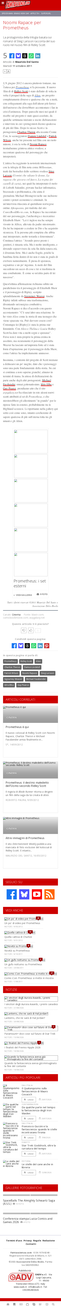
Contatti (31, 1243)
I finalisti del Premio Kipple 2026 (22, 1047)
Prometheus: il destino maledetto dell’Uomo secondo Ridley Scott (27, 784)
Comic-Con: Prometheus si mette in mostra (29, 978)
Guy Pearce (9, 388)
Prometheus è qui (17, 727)
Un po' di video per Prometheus (22, 923)
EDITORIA (26, 1161)
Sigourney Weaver (34, 296)
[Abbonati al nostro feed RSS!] (49, 894)
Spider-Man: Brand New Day (15, 13)
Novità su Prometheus (17, 950)
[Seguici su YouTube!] (37, 894)
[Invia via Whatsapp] (31, 56)
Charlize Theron (26, 132)
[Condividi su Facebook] (12, 56)
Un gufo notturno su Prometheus (23, 964)
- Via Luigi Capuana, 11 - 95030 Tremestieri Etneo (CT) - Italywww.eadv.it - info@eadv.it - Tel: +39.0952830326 (33, 1282)
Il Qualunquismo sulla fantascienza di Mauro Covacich (35, 1091)
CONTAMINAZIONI (30, 1104)
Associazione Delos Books (30, 1261)
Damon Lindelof (37, 136)
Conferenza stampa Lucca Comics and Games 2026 (27, 1220)
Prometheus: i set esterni (30, 583)
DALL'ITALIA (27, 1085)
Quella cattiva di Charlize (18, 936)
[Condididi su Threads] (25, 56)
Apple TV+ (34, 13)
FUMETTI (26, 1142)
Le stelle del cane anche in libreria (37, 1165)
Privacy (28, 1240)
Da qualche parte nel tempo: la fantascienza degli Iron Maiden (39, 1110)
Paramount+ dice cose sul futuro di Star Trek (29, 1033)
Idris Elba (46, 384)
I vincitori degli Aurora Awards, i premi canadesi (31, 1004)
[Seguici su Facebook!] (11, 894)
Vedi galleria (23, 595)
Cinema (16, 614)
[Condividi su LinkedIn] (38, 56)
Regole (37, 1240)
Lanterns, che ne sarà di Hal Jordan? (24, 1018)
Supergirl (46, 13)
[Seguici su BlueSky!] (24, 894)
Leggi (30, 1099)
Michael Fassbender (36, 679)
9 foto (43, 594)
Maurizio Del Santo (27, 61)
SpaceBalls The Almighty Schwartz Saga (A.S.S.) (29, 1202)
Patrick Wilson (11, 673)
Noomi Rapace (38, 144)
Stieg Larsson (47, 673)
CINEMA (11, 717)
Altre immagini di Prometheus (25, 838)
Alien (37, 95)
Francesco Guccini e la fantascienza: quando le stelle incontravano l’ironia (39, 1129)
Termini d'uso (14, 1240)
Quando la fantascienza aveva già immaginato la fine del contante (30, 1065)
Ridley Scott (21, 91)
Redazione (49, 1240)
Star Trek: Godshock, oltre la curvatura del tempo (39, 1147)
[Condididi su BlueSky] (18, 56)
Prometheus (22, 87)
